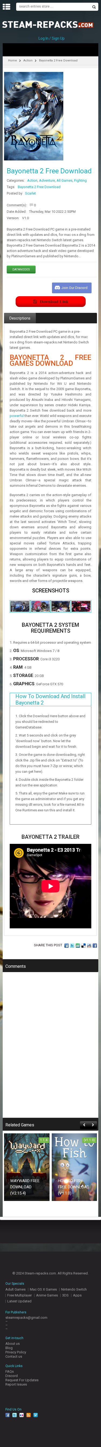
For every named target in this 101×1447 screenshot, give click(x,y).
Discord (11, 1376)
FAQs (9, 1371)
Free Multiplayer (19, 1295)
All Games (64, 180)
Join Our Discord (74, 288)
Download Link (54, 301)
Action (28, 60)
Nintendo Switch (74, 1289)
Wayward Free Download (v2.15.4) (25, 1187)
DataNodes (21, 269)
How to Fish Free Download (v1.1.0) (73, 1187)
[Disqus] (50, 1048)
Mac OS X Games (43, 1289)
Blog (9, 1348)
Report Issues (16, 1384)
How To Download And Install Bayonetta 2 (50, 699)
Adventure (47, 180)
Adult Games (15, 1289)
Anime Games (47, 1295)
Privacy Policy (15, 1352)
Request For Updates (22, 1380)
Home (12, 60)
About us (12, 1344)
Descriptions (19, 318)
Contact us (13, 1356)
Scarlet (30, 193)
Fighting (80, 180)
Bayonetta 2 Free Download (39, 187)
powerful (17, 416)
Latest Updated (19, 1301)
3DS (65, 1295)
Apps (77, 1295)
